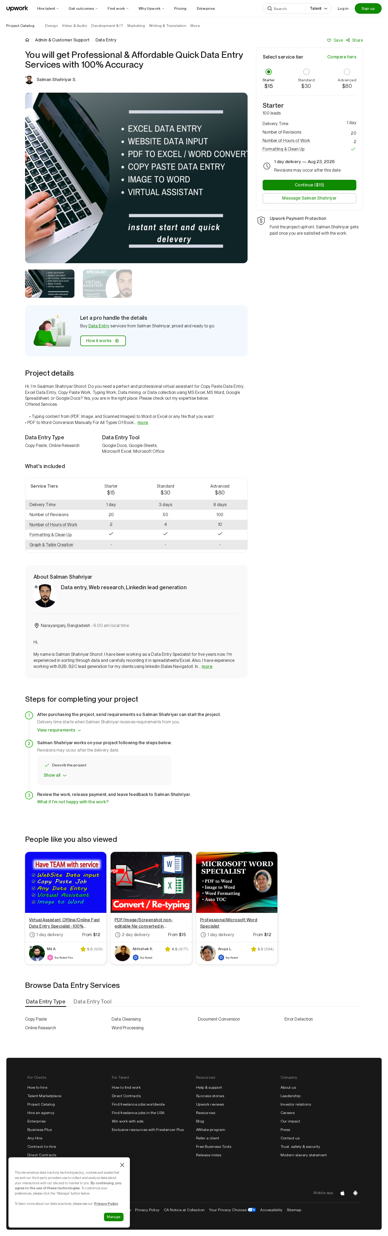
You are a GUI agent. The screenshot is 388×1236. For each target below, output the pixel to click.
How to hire (37, 1087)
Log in (343, 8)
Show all (52, 775)
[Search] (270, 8)
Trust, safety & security (300, 1146)
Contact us (290, 1138)
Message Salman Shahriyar (309, 198)
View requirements (56, 730)
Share (357, 40)
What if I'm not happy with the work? (72, 801)
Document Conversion (219, 1019)
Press (285, 1130)
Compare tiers (341, 56)
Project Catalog (20, 25)
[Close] (122, 1165)
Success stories (210, 1096)
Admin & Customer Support (62, 40)
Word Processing (128, 1027)
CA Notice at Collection (184, 1210)
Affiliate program (210, 1130)
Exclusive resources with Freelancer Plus (148, 1130)
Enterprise (36, 1121)
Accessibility (271, 1210)
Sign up (368, 8)
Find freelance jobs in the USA (138, 1113)
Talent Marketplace (44, 1096)
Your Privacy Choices (232, 1210)
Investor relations (296, 1104)
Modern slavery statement (304, 1155)
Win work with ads (128, 1121)
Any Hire (34, 1138)
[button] (55, 515)
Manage (114, 1217)
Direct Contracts (41, 1155)
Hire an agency (41, 1113)
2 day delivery (136, 934)
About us (288, 1087)
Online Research (40, 1027)
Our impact (290, 1121)
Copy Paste (36, 1019)
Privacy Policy (147, 1210)
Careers (288, 1113)
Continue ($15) (309, 184)
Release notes (208, 1155)
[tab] (46, 1001)
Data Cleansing (126, 1019)
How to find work (126, 1087)
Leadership (291, 1096)
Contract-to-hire (41, 1146)
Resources (205, 1113)
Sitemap (294, 1210)
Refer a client (207, 1138)
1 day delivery (49, 934)
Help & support (209, 1087)
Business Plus (39, 1130)
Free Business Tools (213, 1146)
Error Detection (299, 1019)
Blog (200, 1121)
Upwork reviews (210, 1104)
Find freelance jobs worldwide (138, 1104)
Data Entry (99, 325)
